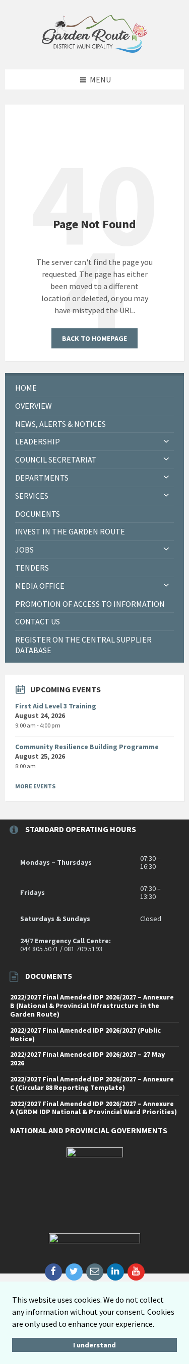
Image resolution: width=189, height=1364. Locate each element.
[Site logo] (95, 50)
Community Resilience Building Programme (87, 746)
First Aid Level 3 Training (55, 705)
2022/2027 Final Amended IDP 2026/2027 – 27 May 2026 (87, 1058)
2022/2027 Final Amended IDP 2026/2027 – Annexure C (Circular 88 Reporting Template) (92, 1083)
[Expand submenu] (166, 441)
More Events (35, 786)
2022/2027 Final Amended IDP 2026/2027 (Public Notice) (85, 1034)
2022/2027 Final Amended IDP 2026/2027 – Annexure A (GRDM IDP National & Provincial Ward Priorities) (93, 1108)
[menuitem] (94, 388)
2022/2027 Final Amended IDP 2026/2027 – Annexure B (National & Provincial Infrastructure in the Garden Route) (92, 1005)
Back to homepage (94, 338)
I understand (94, 1344)
